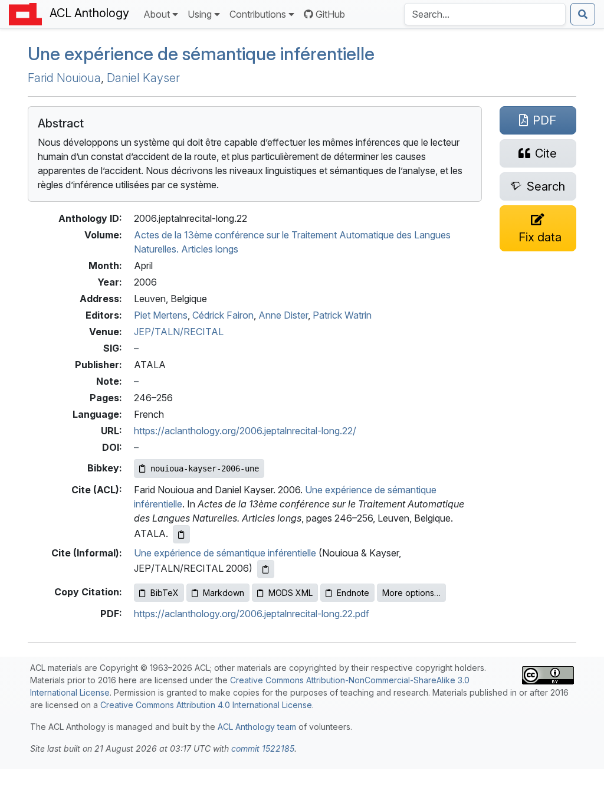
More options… (411, 593)
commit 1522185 (262, 748)
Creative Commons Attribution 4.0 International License (206, 705)
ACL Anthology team (257, 727)
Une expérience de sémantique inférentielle (201, 53)
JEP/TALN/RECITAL (179, 332)
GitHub (330, 14)
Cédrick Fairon (223, 315)
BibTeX (164, 593)
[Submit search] (582, 14)
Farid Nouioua (64, 78)
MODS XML (290, 593)
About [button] (156, 14)
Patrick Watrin (342, 315)
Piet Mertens (161, 315)
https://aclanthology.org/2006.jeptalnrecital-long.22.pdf (251, 614)
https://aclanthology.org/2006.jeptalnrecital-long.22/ (245, 431)
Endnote (353, 593)
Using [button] (200, 14)
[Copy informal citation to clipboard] (265, 569)
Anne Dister (283, 315)
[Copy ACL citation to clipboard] (181, 534)
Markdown (223, 593)
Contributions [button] (257, 14)
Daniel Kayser (143, 78)
